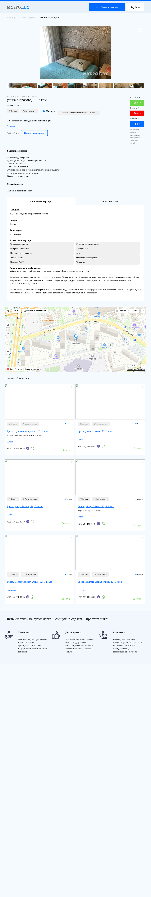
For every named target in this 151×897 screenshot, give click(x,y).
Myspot (18, 7)
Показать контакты (34, 133)
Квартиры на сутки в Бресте (21, 17)
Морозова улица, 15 (50, 17)
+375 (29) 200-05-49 (86, 446)
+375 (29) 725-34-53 (16, 448)
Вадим (10, 441)
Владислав (11, 590)
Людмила (11, 126)
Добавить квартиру (109, 7)
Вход (137, 7)
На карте (50, 111)
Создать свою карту (32, 369)
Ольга (80, 439)
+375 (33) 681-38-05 (16, 597)
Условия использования (136, 370)
